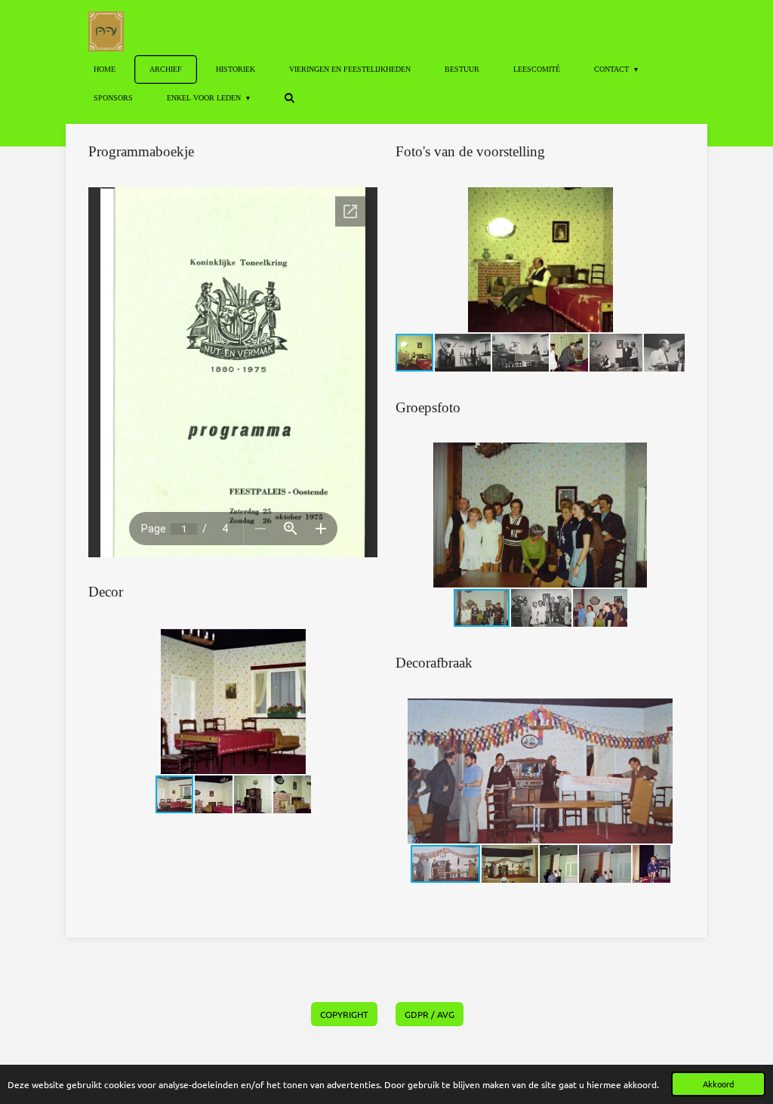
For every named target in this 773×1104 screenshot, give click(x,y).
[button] (364, 643)
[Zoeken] (289, 98)
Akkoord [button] (718, 1084)
